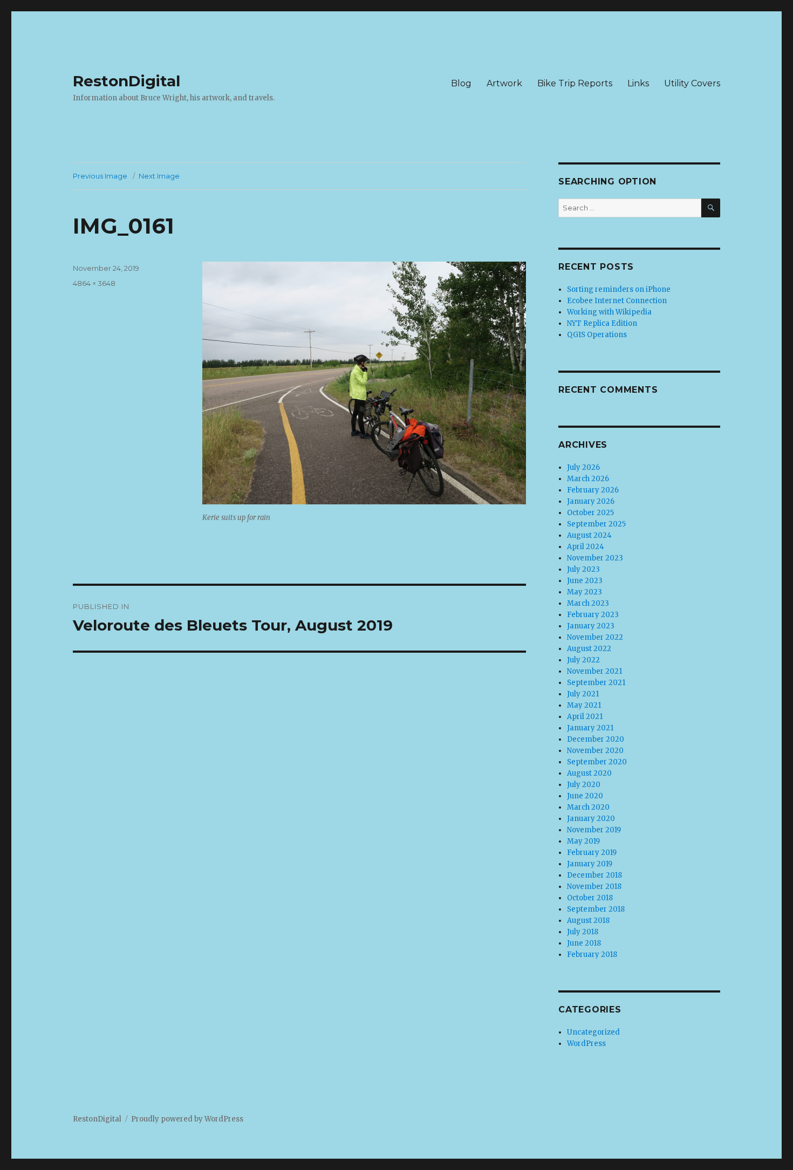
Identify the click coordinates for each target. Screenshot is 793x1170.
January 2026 (590, 501)
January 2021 (590, 728)
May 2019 (583, 841)
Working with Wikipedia (609, 312)
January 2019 (589, 863)
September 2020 (597, 762)
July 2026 (583, 467)
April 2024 (585, 546)
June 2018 (584, 943)
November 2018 (594, 886)
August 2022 (589, 648)
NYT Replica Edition (602, 323)
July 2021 (583, 694)
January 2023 (590, 626)
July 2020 (583, 784)
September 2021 (596, 682)
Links (638, 83)
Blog (461, 83)
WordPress (586, 1043)
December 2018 (594, 875)
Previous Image (100, 176)
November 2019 (594, 829)
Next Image (159, 176)
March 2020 (588, 807)
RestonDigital (126, 81)
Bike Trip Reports (574, 83)
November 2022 (595, 637)
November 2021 (594, 671)
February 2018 (592, 954)
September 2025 (596, 524)
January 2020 (591, 818)
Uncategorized (593, 1032)
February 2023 (593, 614)
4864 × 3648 (94, 283)
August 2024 (589, 535)
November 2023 (595, 558)
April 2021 (585, 716)
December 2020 (595, 739)
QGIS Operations (597, 334)
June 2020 (585, 795)
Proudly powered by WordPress (187, 1119)
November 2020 (595, 750)
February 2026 (593, 490)
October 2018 (590, 897)
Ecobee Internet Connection (617, 300)
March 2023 (588, 603)
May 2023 (584, 592)
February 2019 (592, 852)
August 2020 (589, 773)
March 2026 (588, 478)
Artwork (504, 83)
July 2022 (583, 660)
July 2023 (583, 569)
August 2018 (588, 920)
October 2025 (590, 512)
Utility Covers (692, 83)
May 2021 (584, 705)
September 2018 (596, 909)
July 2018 (582, 931)
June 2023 (585, 580)
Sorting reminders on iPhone (619, 289)
